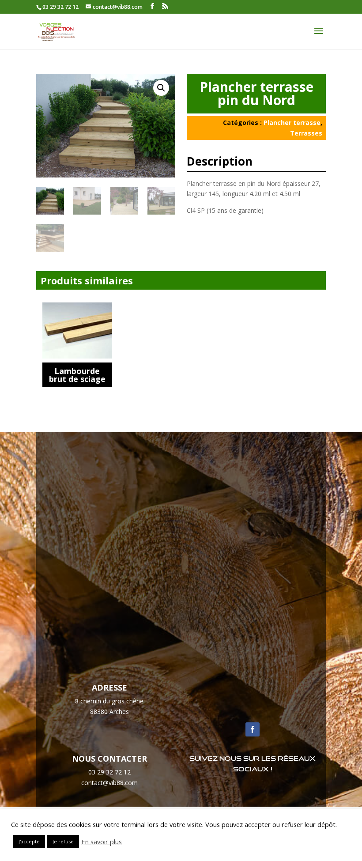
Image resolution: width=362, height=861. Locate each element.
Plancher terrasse (292, 122)
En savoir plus (101, 842)
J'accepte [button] (29, 841)
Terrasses (306, 133)
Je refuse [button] (63, 841)
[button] (161, 88)
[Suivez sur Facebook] (252, 729)
